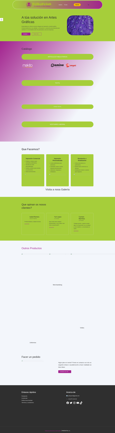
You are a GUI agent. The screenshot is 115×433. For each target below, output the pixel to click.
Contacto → (26, 34)
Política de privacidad (27, 400)
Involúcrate (24, 398)
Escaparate (24, 396)
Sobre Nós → (36, 34)
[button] (1, 19)
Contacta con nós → (65, 371)
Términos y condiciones (28, 402)
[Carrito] (88, 4)
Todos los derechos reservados (53, 430)
